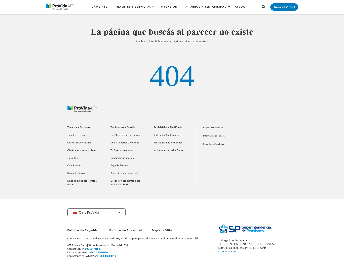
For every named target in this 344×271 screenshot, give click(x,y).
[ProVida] (82, 110)
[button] (101, 7)
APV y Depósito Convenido (124, 143)
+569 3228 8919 (107, 256)
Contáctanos (74, 166)
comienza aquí (227, 251)
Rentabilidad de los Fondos (168, 143)
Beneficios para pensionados (125, 173)
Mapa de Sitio (162, 230)
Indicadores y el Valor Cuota (168, 150)
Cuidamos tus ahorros (122, 158)
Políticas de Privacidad (125, 230)
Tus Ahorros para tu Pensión (125, 135)
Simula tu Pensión (76, 173)
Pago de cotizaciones (213, 128)
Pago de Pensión (119, 166)
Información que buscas (214, 136)
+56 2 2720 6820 (99, 252)
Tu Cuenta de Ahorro (121, 150)
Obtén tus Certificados (79, 143)
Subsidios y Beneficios (213, 144)
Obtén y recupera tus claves (81, 150)
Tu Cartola (72, 158)
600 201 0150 (92, 249)
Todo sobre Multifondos (166, 135)
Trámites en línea (76, 135)
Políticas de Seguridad (83, 230)
